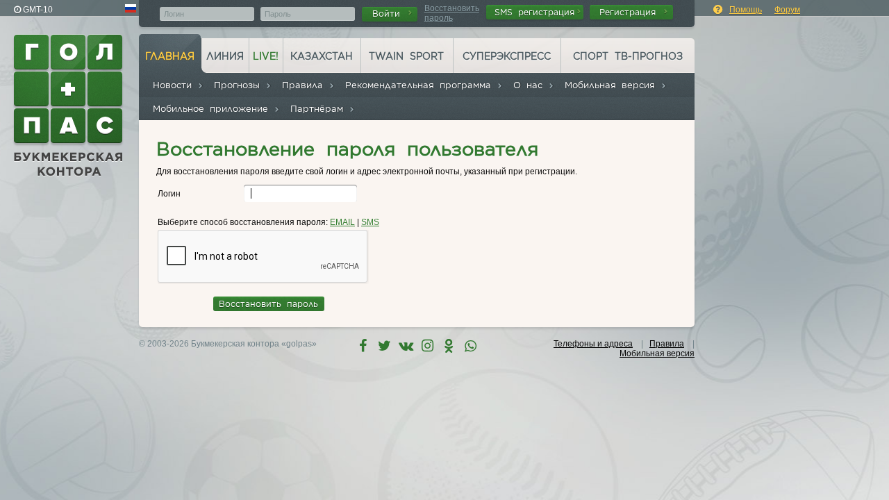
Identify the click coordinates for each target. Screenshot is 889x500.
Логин (169, 194)
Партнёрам (319, 108)
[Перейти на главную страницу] (69, 105)
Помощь (745, 10)
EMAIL (342, 222)
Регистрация (630, 12)
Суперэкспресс (507, 56)
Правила (305, 85)
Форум (787, 10)
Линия (225, 56)
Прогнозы (239, 85)
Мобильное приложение (213, 108)
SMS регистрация (534, 12)
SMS (370, 222)
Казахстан (321, 56)
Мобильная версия (612, 85)
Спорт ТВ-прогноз (628, 56)
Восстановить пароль (451, 13)
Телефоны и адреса (593, 344)
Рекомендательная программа (421, 85)
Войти (389, 13)
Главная (169, 56)
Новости (175, 85)
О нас (530, 85)
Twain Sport (406, 56)
